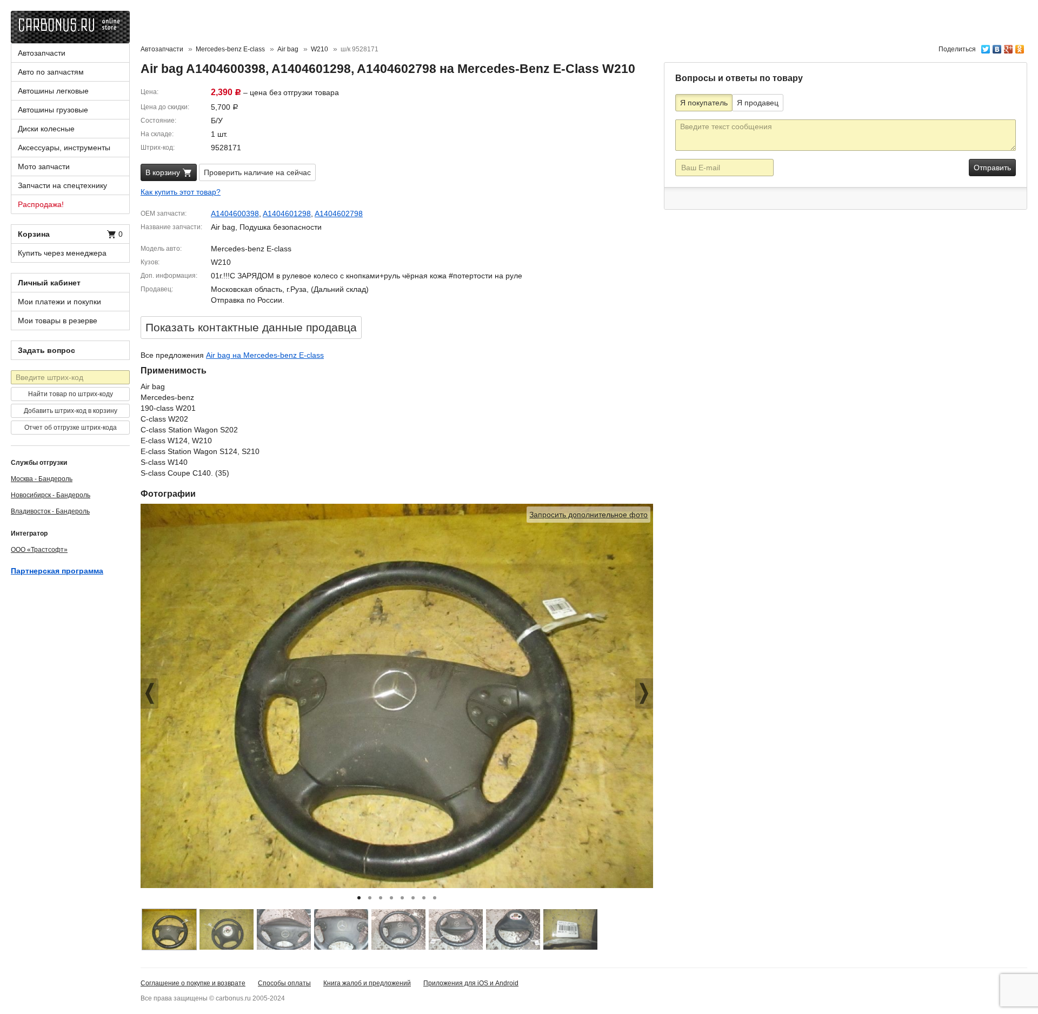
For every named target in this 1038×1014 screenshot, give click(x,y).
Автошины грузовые (53, 109)
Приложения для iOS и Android (470, 983)
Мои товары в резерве (57, 320)
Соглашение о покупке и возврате (193, 983)
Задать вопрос (46, 350)
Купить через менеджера (62, 253)
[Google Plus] (1008, 46)
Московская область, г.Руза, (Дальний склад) (290, 289)
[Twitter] (986, 46)
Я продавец (757, 102)
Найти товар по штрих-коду (70, 394)
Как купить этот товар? (181, 192)
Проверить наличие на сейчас (257, 172)
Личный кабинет (49, 282)
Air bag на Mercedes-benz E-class (265, 355)
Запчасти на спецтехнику (62, 185)
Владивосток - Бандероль (50, 511)
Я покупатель (704, 102)
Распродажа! (41, 204)
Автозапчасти (41, 53)
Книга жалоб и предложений (367, 983)
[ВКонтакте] (997, 46)
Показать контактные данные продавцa (251, 327)
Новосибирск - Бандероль (50, 495)
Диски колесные (46, 128)
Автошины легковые (53, 90)
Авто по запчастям (51, 72)
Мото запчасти (44, 166)
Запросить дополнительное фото (588, 514)
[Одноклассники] (1020, 46)
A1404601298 (287, 213)
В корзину (163, 172)
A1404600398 (235, 213)
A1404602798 (339, 213)
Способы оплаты (284, 983)
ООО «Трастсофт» (39, 549)
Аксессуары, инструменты (64, 147)
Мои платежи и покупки (59, 301)
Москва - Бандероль (41, 479)
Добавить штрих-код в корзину (70, 411)
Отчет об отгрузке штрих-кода (70, 427)
